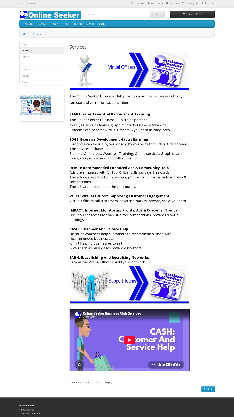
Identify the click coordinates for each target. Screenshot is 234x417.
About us (29, 23)
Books (102, 23)
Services (42, 23)
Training (55, 23)
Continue (208, 389)
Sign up (90, 23)
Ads (66, 23)
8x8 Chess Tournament (30, 413)
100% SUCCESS (26, 410)
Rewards (77, 23)
